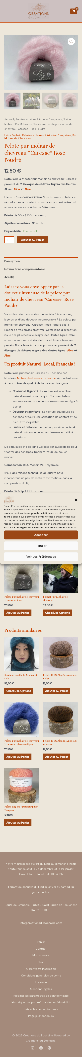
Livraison (41, 982)
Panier (41, 942)
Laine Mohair (12, 135)
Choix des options (57, 612)
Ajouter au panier (32, 240)
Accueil (9, 119)
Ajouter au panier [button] (17, 612)
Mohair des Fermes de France (36, 378)
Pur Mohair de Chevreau (30, 124)
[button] (76, 500)
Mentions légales (41, 989)
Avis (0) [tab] (9, 277)
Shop (41, 962)
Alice (17, 189)
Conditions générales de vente (41, 975)
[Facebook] (41, 1048)
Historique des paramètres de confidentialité (41, 1002)
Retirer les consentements (41, 1009)
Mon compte (41, 955)
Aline (27, 189)
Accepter (41, 535)
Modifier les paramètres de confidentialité (41, 995)
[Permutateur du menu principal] (7, 11)
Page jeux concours (41, 1016)
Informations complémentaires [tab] (24, 269)
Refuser (41, 546)
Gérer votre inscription (41, 969)
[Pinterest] (49, 1048)
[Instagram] (32, 1048)
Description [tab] (12, 261)
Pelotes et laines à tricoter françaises (39, 119)
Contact (41, 948)
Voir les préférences (41, 557)
